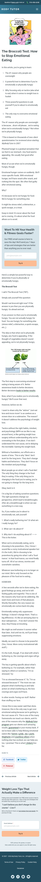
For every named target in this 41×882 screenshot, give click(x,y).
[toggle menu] (37, 9)
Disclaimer (20, 868)
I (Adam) (29, 743)
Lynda (21, 734)
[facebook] (18, 876)
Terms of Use (8, 862)
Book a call (14, 2)
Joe (26, 734)
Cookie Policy (32, 862)
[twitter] (12, 876)
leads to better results (25, 390)
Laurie (31, 734)
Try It (20, 263)
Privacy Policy (20, 862)
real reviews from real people (27, 811)
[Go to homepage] (10, 9)
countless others (22, 737)
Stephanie (6, 737)
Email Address (8, 823)
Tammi (14, 734)
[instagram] (23, 876)
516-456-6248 (34, 2)
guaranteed (14, 727)
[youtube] (28, 876)
